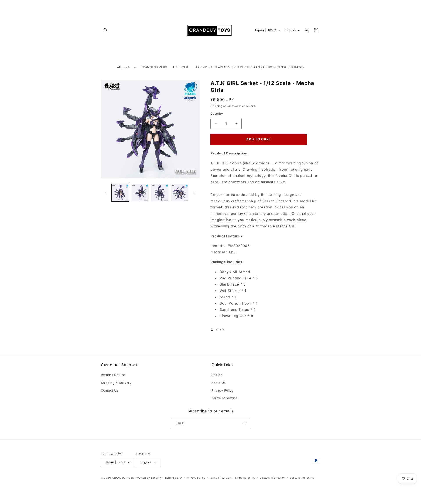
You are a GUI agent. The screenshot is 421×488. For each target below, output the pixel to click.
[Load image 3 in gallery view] (160, 192)
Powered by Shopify (148, 477)
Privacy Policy (222, 390)
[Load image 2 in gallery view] (140, 192)
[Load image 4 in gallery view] (179, 192)
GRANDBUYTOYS (123, 477)
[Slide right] (195, 192)
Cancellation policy (302, 477)
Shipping (216, 106)
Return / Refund (113, 375)
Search (216, 375)
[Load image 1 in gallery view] (120, 192)
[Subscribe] (245, 423)
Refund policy (174, 477)
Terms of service (220, 477)
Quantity (216, 113)
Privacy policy (196, 477)
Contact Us (109, 390)
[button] (106, 30)
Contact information (272, 477)
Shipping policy (245, 477)
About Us (218, 383)
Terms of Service (224, 398)
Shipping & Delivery (116, 383)
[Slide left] (106, 192)
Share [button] (220, 329)
